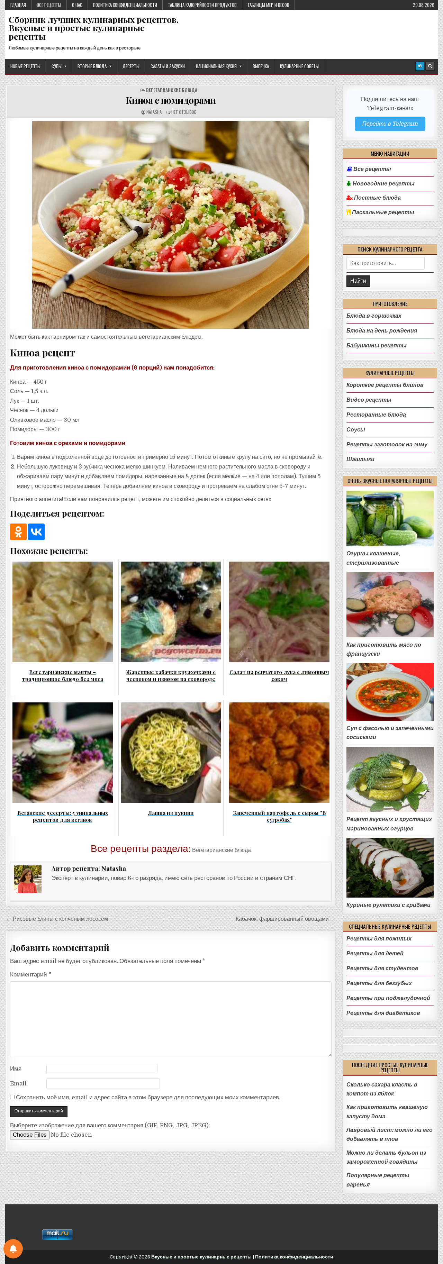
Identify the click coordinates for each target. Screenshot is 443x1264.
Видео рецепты (368, 400)
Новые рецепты (25, 66)
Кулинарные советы (299, 66)
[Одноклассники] (18, 532)
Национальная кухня (216, 66)
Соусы (355, 429)
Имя (15, 1068)
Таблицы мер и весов (268, 4)
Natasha (154, 112)
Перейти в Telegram (390, 123)
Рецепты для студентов (382, 968)
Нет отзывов (184, 112)
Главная (18, 4)
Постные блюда (377, 198)
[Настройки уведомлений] (13, 1248)
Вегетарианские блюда (171, 90)
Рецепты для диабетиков (383, 1013)
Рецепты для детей (375, 953)
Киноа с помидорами (171, 100)
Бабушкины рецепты (376, 345)
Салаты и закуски (168, 66)
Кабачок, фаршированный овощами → (286, 919)
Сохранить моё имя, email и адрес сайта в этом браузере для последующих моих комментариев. (148, 1097)
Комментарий (30, 974)
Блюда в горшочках (373, 315)
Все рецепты (49, 4)
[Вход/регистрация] (420, 66)
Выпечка (261, 66)
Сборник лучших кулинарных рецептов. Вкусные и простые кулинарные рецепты (94, 28)
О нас (77, 4)
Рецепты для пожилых (379, 938)
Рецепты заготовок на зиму (386, 444)
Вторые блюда (92, 66)
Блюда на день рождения (381, 330)
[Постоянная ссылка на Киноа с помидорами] (171, 225)
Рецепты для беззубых (379, 983)
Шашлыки (360, 459)
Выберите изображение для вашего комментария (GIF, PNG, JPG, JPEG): (110, 1125)
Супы (57, 66)
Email (18, 1083)
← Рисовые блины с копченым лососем (57, 919)
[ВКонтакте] (36, 532)
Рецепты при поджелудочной (388, 998)
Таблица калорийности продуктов (202, 4)
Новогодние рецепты (383, 184)
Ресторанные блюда (376, 414)
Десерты (131, 66)
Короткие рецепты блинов (385, 385)
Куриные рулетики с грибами (388, 905)
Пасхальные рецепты (382, 212)
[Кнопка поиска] (430, 66)
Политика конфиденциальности (125, 4)
